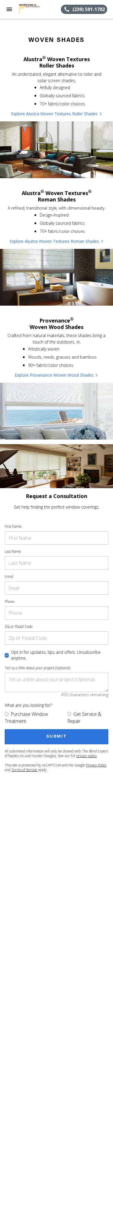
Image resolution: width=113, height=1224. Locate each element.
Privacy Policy (96, 765)
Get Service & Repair (84, 717)
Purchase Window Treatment (26, 717)
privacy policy (86, 755)
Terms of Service (24, 769)
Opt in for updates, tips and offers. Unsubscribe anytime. (56, 655)
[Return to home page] (36, 9)
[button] (9, 9)
